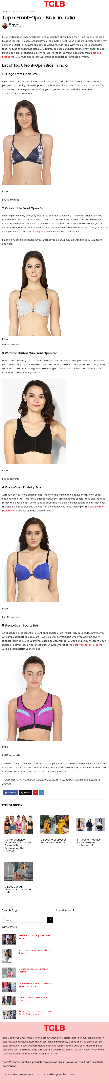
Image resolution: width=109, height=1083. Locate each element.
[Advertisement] (81, 937)
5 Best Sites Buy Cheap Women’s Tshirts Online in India (35, 1013)
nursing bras (39, 231)
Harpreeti (14, 24)
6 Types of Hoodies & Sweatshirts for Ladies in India (90, 842)
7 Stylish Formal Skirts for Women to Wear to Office (35, 985)
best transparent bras (85, 645)
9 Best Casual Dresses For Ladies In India (18, 889)
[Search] (104, 4)
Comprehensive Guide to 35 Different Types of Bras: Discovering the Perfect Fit (18, 845)
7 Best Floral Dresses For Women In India (54, 841)
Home (4, 11)
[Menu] (3, 4)
